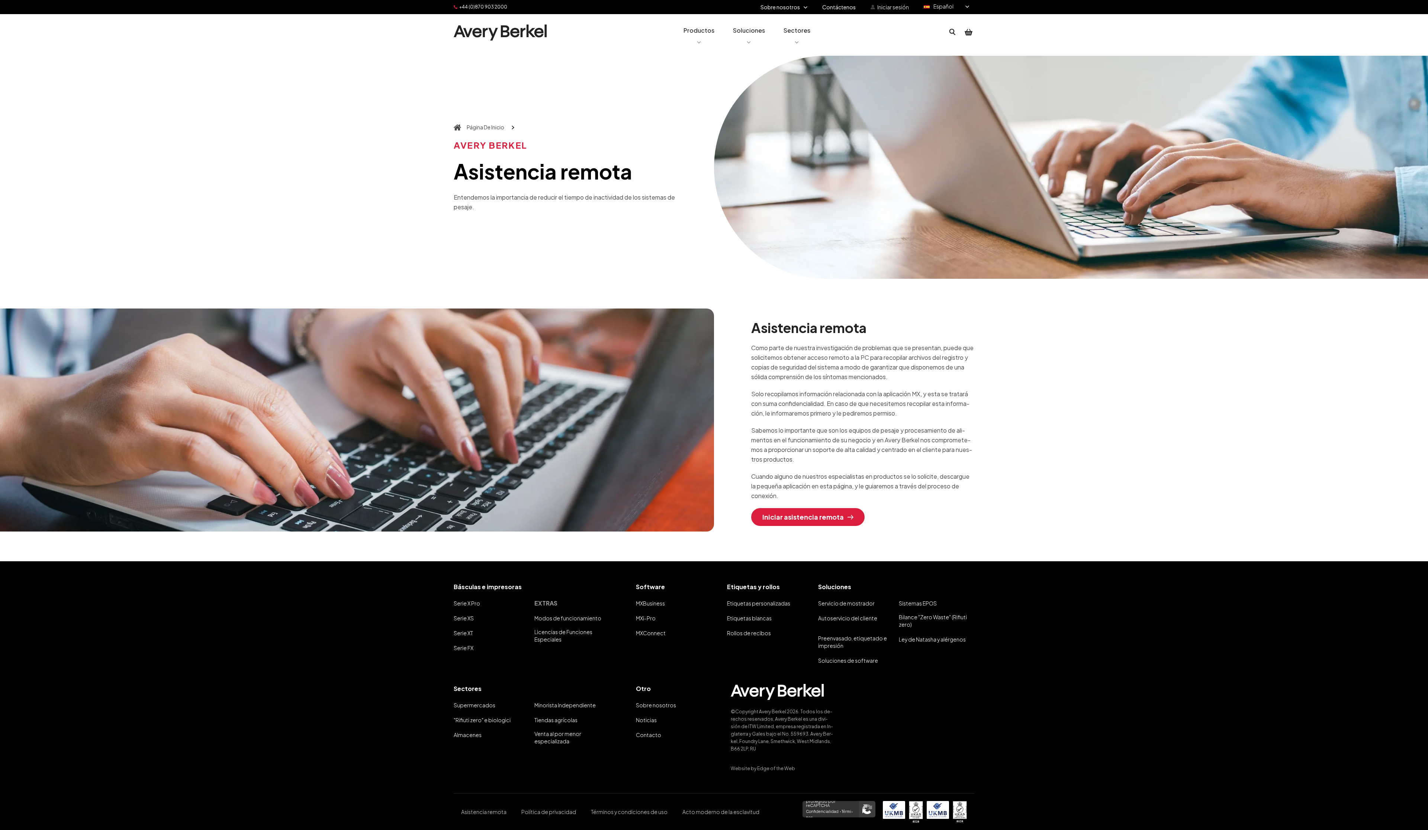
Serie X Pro (467, 603)
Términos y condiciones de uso (629, 811)
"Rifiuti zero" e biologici (482, 720)
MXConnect (651, 633)
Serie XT (463, 633)
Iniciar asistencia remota (803, 517)
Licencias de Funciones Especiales (563, 636)
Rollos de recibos (749, 633)
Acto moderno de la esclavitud (720, 811)
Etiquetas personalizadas (758, 603)
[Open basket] (968, 32)
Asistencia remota (483, 811)
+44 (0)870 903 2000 (483, 7)
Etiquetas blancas (749, 618)
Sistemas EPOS (918, 603)
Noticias (646, 720)
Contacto (648, 735)
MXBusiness (650, 603)
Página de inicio (485, 127)
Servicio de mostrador (846, 603)
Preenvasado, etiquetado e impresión (852, 642)
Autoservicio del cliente (847, 618)
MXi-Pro (646, 618)
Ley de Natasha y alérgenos (932, 639)
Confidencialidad (822, 811)
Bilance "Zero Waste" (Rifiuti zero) (933, 621)
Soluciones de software (848, 660)
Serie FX (463, 648)
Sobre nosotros (656, 705)
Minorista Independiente (565, 705)
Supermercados (474, 705)
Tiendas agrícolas (556, 720)
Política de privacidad (548, 811)
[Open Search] (952, 32)
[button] (699, 32)
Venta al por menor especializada (557, 737)
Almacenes (468, 735)
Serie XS (464, 618)
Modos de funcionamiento (567, 618)
